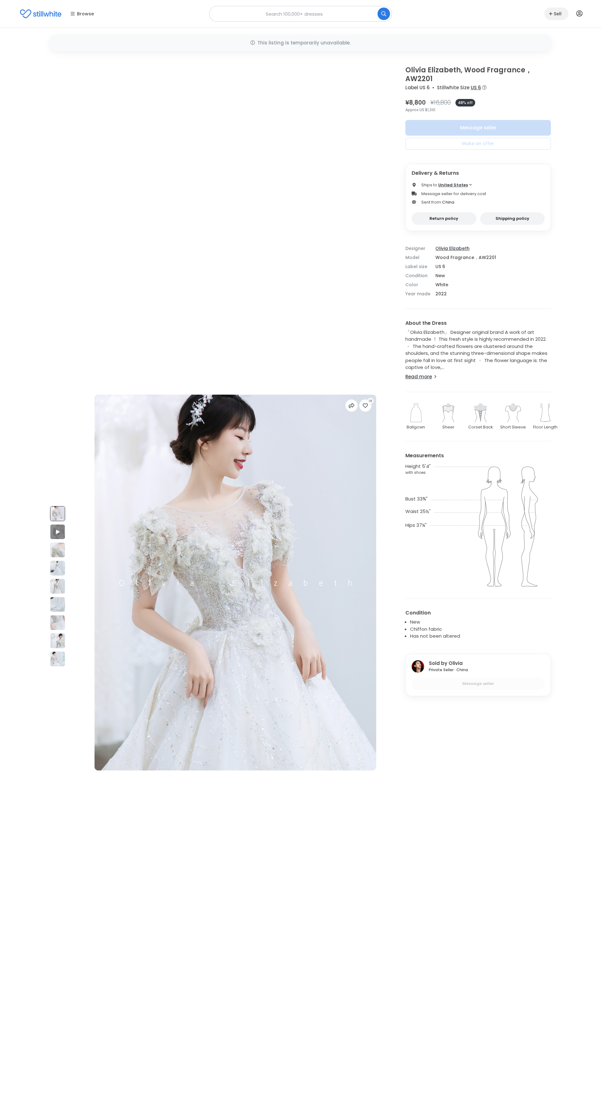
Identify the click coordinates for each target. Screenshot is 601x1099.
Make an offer (478, 143)
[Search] (384, 14)
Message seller (478, 127)
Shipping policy (512, 218)
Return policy (443, 218)
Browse (85, 14)
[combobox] (300, 13)
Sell (558, 14)
